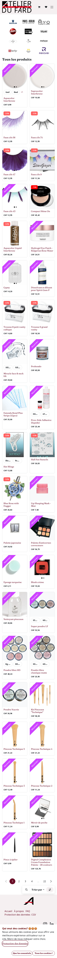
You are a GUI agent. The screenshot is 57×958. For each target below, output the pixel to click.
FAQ (28, 911)
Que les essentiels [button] (22, 953)
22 (44, 881)
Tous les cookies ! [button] (44, 953)
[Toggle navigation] (52, 7)
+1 (22, 92)
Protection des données (18, 914)
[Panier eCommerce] (39, 7)
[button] (26, 889)
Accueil (8, 911)
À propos (19, 911)
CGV (33, 914)
